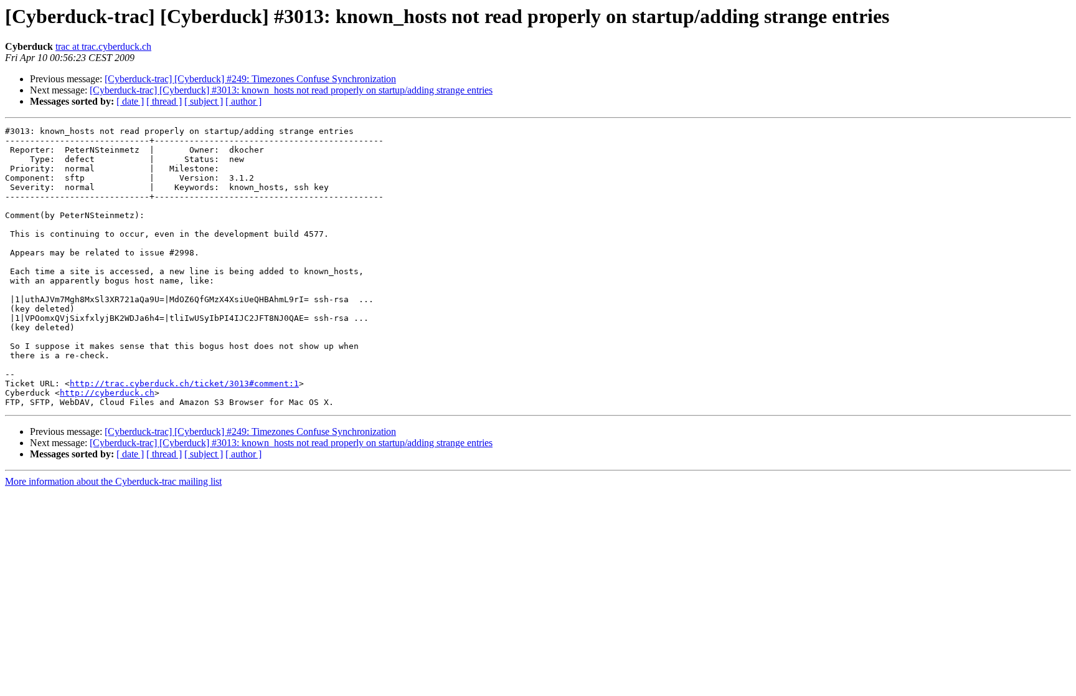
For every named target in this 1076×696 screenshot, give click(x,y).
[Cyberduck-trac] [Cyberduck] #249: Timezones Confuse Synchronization (250, 79)
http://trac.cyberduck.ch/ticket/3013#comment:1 (184, 383)
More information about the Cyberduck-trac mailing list (113, 481)
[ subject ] (203, 101)
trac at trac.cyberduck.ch (103, 46)
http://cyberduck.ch (107, 393)
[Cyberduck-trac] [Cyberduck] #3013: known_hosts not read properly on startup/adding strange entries (291, 90)
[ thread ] (164, 101)
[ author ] (243, 101)
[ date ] (130, 101)
